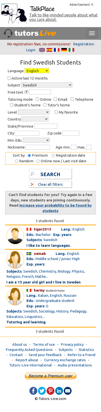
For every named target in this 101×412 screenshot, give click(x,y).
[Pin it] (50, 390)
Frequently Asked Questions (29, 349)
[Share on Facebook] (33, 390)
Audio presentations (75, 365)
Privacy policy (72, 344)
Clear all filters (50, 184)
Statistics (86, 349)
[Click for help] (26, 92)
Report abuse (26, 360)
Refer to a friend (81, 355)
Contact (16, 355)
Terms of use (44, 344)
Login (30, 50)
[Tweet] (42, 390)
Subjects (66, 349)
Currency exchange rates (65, 360)
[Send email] (68, 390)
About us (19, 344)
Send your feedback (45, 355)
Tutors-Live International (30, 365)
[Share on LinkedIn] (59, 390)
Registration (83, 44)
